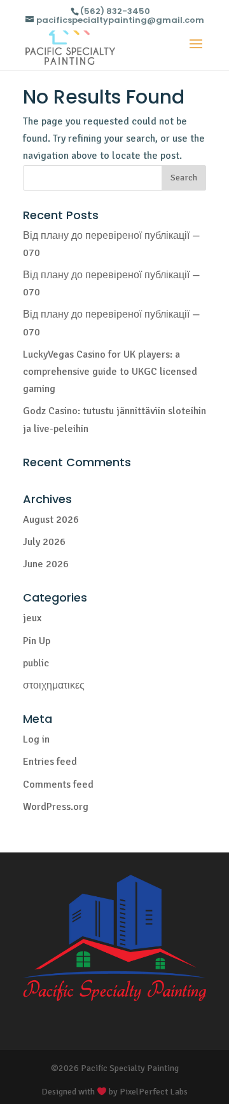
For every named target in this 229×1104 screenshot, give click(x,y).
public (36, 663)
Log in (36, 739)
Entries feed (50, 761)
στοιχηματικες (54, 685)
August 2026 (51, 519)
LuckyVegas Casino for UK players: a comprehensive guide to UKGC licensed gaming (110, 371)
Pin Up (36, 641)
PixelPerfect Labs (154, 1091)
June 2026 (46, 564)
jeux (32, 618)
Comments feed (58, 784)
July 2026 (44, 541)
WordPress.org (55, 806)
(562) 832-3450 (115, 11)
